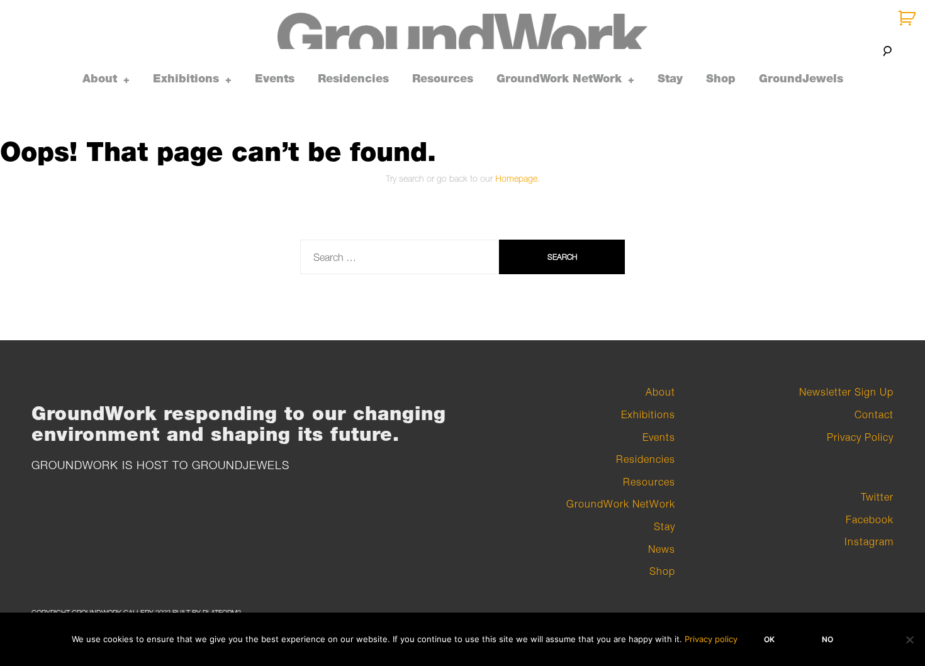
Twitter (877, 496)
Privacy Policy (860, 437)
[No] (909, 639)
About (99, 78)
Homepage (516, 178)
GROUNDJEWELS (240, 465)
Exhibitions (186, 78)
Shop (721, 78)
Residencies (353, 78)
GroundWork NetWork (559, 78)
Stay (670, 78)
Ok (769, 639)
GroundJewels (801, 78)
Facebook (870, 519)
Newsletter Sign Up (846, 391)
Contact (874, 414)
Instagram (869, 541)
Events (274, 78)
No (827, 639)
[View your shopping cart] (908, 18)
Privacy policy (711, 639)
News (661, 549)
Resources (442, 78)
